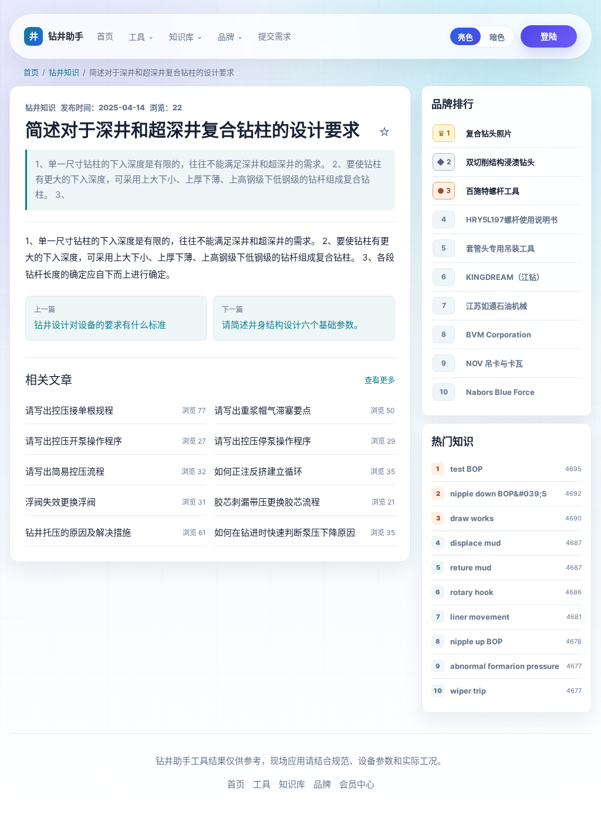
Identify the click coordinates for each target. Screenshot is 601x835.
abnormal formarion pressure (504, 666)
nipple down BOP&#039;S (498, 493)
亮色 (465, 37)
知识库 (181, 37)
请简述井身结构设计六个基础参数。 (292, 324)
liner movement (479, 616)
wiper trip (468, 690)
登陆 (549, 36)
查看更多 (379, 379)
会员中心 (356, 784)
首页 (105, 36)
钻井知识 (64, 72)
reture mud (470, 567)
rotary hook (472, 592)
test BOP (466, 469)
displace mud (475, 542)
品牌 (226, 37)
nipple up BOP (476, 641)
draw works (472, 518)
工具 (137, 37)
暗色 (497, 37)
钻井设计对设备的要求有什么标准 (100, 324)
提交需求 (274, 36)
